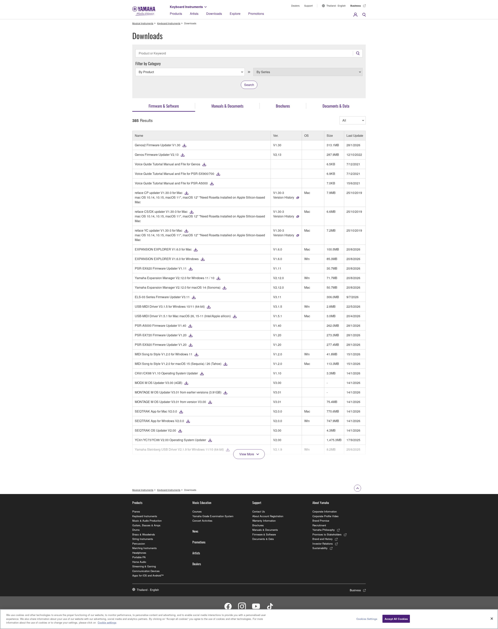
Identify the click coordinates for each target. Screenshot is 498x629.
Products (176, 13)
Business (355, 5)
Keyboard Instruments (186, 6)
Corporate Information (324, 511)
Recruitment (319, 525)
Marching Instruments (144, 548)
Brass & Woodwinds (143, 534)
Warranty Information (264, 520)
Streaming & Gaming (144, 566)
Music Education (201, 502)
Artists (194, 13)
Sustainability (320, 548)
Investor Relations (322, 543)
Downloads (214, 13)
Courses (197, 511)
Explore (235, 13)
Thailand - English (336, 5)
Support (308, 5)
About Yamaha (320, 502)
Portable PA (139, 557)
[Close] (491, 618)
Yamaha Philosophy (323, 530)
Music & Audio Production (147, 520)
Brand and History (322, 539)
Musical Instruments (142, 23)
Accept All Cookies (396, 619)
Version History (283, 197)
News (195, 531)
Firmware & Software (264, 534)
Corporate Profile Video (325, 516)
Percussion (138, 543)
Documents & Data (263, 539)
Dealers (295, 5)
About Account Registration (267, 516)
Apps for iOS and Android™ (148, 575)
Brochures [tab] (283, 106)
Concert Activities (202, 520)
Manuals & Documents (265, 530)
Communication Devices (146, 571)
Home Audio (139, 562)
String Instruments (142, 539)
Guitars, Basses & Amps (146, 525)
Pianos (136, 511)
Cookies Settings (366, 619)
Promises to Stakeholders (327, 534)
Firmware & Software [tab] (164, 106)
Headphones (139, 553)
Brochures (258, 525)
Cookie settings (107, 622)
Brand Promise (320, 520)
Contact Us (258, 511)
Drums (136, 530)
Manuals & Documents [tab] (227, 106)
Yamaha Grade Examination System (212, 516)
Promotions (256, 13)
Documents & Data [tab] (336, 106)
